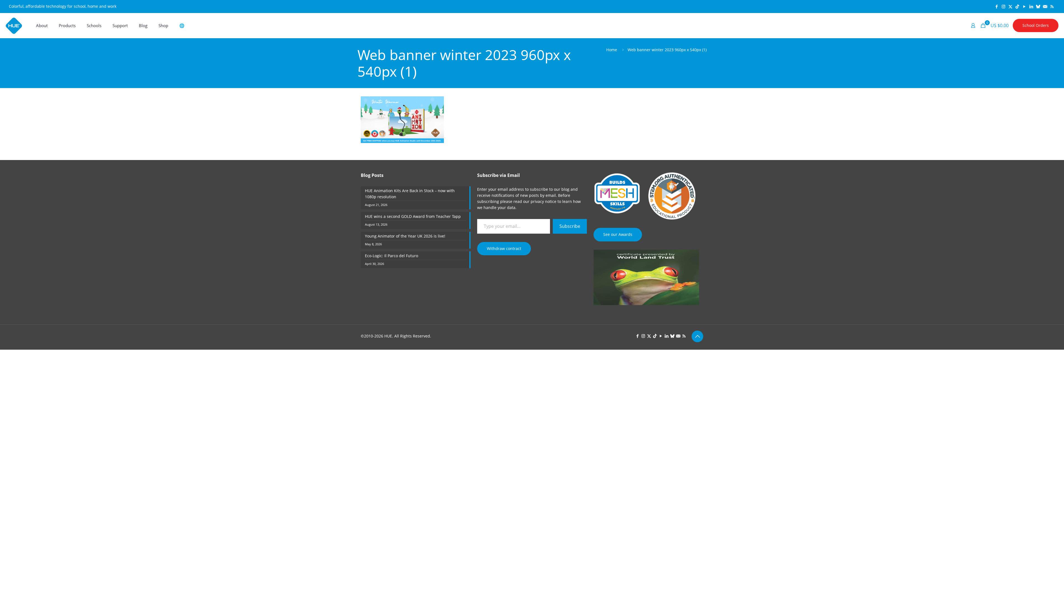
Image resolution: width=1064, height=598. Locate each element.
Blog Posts (372, 175)
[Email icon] (1045, 6)
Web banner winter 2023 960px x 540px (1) (667, 49)
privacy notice (543, 201)
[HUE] (14, 25)
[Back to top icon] (697, 336)
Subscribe (569, 226)
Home (611, 49)
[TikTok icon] (1017, 6)
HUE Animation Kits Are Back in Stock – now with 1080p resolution (410, 193)
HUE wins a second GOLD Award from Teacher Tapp (413, 216)
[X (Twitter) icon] (1010, 6)
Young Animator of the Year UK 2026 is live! (405, 236)
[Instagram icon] (1003, 6)
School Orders (1035, 25)
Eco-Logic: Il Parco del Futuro (391, 255)
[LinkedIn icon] (1031, 6)
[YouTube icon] (1024, 6)
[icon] (1038, 6)
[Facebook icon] (996, 6)
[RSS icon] (1052, 6)
